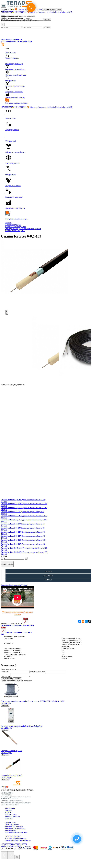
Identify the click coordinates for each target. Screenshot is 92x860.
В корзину (5, 705)
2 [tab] (6, 313)
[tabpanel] (46, 274)
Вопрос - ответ (11, 814)
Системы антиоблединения (15, 838)
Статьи (8, 812)
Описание (5, 585)
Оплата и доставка (12, 816)
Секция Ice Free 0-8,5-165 (15, 231)
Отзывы (24, 585)
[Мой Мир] (86, 621)
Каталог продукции (13, 225)
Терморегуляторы (12, 824)
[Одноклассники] (83, 621)
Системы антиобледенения (15, 227)
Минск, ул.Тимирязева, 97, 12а (40, 107)
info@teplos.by (57, 107)
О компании (10, 808)
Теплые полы (10, 822)
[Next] (11, 855)
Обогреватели (10, 830)
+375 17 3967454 (20, 107)
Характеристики (15, 585)
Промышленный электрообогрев (18, 840)
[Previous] (4, 855)
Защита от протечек (13, 836)
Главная (8, 223)
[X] (89, 621)
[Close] (2, 24)
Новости (8, 810)
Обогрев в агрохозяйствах (15, 828)
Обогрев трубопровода (14, 826)
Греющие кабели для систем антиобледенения (23, 229)
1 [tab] (6, 311)
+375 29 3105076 (7, 107)
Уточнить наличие (7, 564)
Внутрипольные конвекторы (16, 832)
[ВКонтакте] (79, 621)
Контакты (9, 819)
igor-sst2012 (67, 107)
